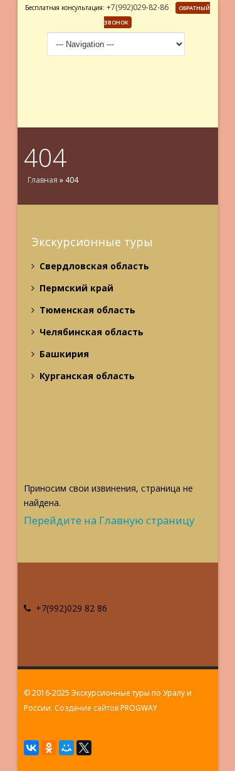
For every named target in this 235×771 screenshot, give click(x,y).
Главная (43, 180)
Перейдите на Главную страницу (109, 520)
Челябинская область (90, 332)
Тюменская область (86, 310)
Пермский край (75, 288)
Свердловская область (93, 266)
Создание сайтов (86, 708)
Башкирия (63, 354)
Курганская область (86, 376)
